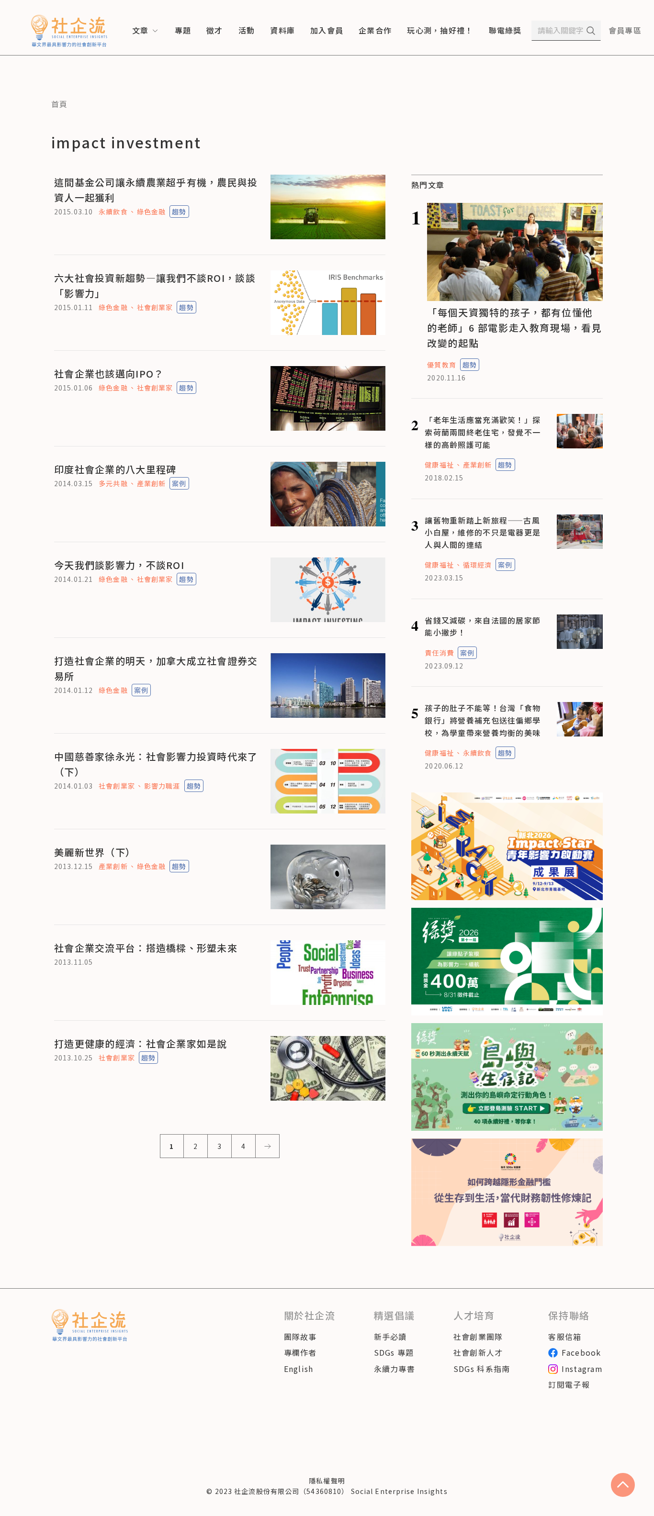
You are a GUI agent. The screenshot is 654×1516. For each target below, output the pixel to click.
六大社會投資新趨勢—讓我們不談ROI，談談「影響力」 (155, 285)
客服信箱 (564, 1336)
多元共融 (113, 483)
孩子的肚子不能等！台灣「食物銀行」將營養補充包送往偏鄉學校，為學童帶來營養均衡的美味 (483, 720)
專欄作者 (300, 1352)
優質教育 (441, 364)
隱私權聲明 (327, 1480)
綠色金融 (151, 211)
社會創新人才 (478, 1352)
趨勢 (179, 211)
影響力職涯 (162, 786)
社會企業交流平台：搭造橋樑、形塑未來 (145, 948)
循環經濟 (477, 564)
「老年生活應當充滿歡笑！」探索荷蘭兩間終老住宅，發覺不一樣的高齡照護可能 (483, 432)
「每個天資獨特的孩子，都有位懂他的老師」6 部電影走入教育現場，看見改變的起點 (514, 327)
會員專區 (625, 30)
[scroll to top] (623, 1485)
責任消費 (439, 653)
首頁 (59, 104)
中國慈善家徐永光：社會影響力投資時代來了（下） (156, 764)
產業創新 (151, 483)
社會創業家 (155, 307)
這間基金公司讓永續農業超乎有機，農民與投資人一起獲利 (156, 189)
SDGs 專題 (394, 1352)
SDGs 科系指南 (481, 1368)
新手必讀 (390, 1336)
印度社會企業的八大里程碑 (115, 469)
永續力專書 (394, 1368)
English (299, 1368)
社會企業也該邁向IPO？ (109, 373)
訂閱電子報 (568, 1384)
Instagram (582, 1368)
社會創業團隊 (478, 1336)
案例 (179, 483)
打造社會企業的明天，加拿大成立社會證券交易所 (156, 668)
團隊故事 (300, 1336)
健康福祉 (439, 464)
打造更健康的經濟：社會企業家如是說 (140, 1043)
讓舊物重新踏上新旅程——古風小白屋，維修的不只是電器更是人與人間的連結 (483, 532)
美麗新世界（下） (94, 852)
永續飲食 (113, 211)
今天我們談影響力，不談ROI (119, 565)
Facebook (581, 1352)
